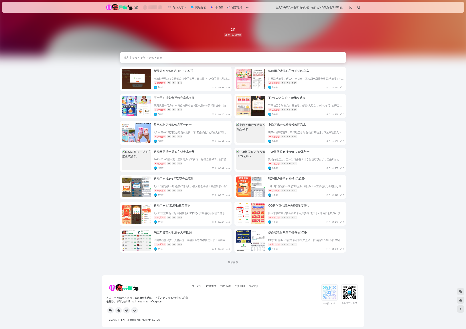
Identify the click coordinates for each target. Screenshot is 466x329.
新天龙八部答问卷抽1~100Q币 (173, 71)
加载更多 (233, 262)
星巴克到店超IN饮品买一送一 (173, 124)
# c (174, 82)
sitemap (253, 286)
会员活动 (161, 163)
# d (294, 163)
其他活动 (276, 163)
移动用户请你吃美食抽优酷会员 (288, 71)
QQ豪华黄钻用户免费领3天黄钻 (288, 205)
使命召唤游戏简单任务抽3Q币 (287, 232)
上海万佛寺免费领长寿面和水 (287, 124)
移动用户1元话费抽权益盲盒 (172, 205)
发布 (134, 57)
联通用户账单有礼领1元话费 (286, 178)
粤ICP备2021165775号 (148, 319)
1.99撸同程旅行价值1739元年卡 (288, 151)
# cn (180, 82)
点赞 (159, 57)
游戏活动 (161, 82)
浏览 (151, 57)
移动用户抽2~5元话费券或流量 (174, 178)
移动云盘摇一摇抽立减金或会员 (174, 151)
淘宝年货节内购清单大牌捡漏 (173, 232)
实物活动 (276, 82)
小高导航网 (131, 319)
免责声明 (240, 286)
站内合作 (225, 286)
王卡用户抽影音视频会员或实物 (174, 98)
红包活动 (276, 109)
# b (169, 82)
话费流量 (161, 190)
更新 (142, 57)
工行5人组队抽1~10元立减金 (286, 98)
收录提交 (211, 286)
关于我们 (197, 286)
